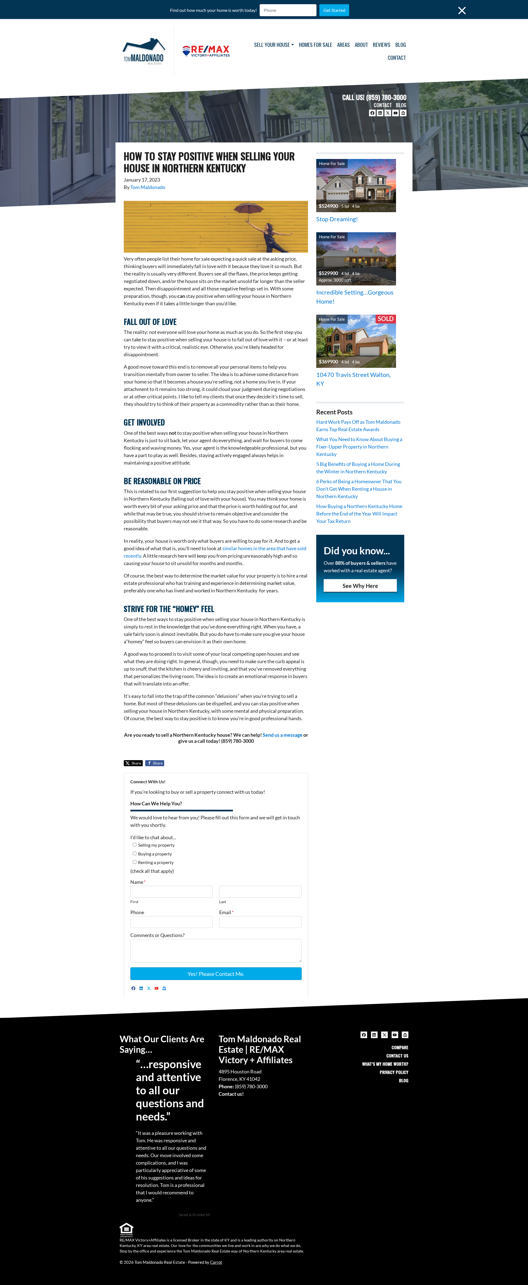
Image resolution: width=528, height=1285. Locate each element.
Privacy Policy (394, 1072)
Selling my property (156, 844)
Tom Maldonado (147, 187)
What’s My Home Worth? (385, 1064)
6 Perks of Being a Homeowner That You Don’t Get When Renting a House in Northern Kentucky (359, 488)
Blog (400, 44)
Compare (400, 1047)
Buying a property (155, 853)
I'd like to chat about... (153, 837)
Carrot (216, 1262)
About (361, 44)
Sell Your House (272, 44)
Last (222, 901)
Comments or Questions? (157, 935)
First (134, 901)
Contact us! (231, 1094)
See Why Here (360, 585)
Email (226, 912)
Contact (397, 57)
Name (138, 882)
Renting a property (156, 862)
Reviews (382, 44)
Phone (137, 912)
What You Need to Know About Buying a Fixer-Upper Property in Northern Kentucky (359, 446)
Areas (343, 44)
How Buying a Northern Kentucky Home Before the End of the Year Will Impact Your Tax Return (359, 513)
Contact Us (397, 1055)
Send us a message (282, 735)
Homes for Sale (315, 44)
